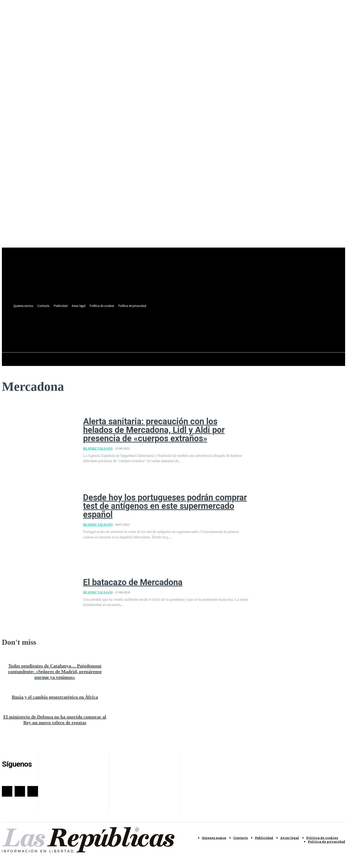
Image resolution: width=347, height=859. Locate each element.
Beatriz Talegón (98, 448)
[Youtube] (198, 325)
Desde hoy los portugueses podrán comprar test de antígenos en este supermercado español (165, 506)
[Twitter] (189, 325)
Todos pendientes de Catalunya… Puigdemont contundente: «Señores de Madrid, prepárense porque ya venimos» (55, 671)
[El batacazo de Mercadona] (39, 592)
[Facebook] (181, 325)
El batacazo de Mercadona (132, 582)
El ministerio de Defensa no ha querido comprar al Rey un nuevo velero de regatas (54, 719)
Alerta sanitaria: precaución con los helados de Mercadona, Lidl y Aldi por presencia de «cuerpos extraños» (154, 430)
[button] (197, 335)
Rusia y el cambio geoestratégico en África (55, 697)
